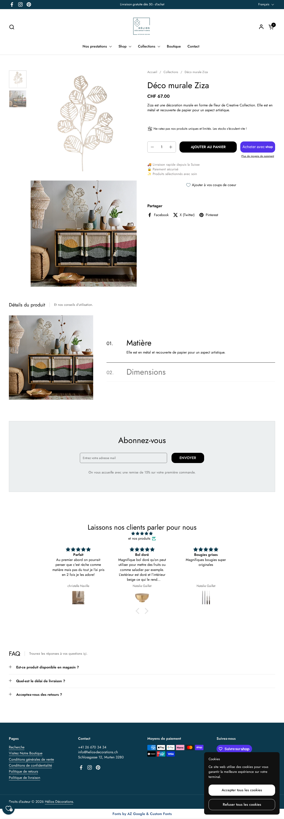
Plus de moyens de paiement (257, 156)
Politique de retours (23, 771)
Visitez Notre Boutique (25, 753)
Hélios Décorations (59, 801)
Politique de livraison (24, 777)
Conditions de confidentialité (30, 765)
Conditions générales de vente (31, 759)
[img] (142, 533)
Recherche (16, 747)
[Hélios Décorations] (142, 27)
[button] (11, 27)
